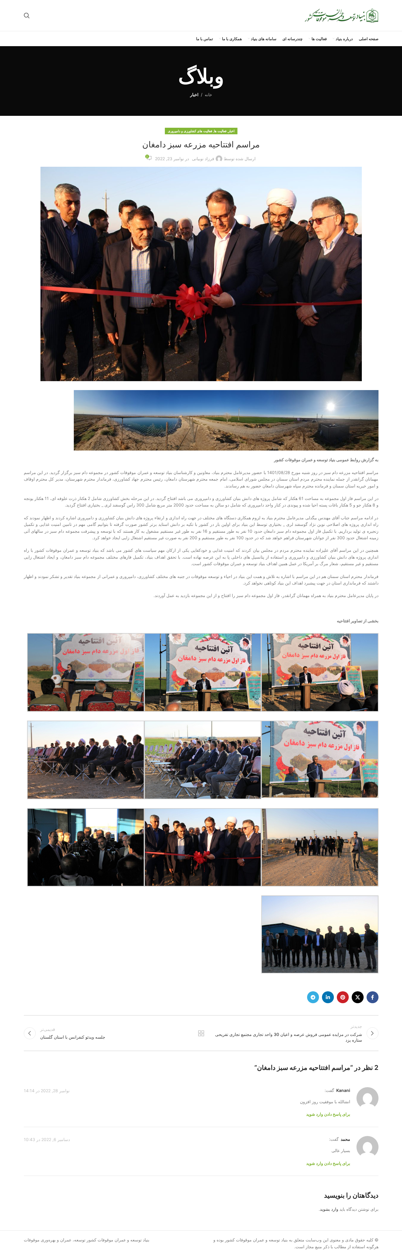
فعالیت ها (220, 131)
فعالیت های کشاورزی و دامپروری (190, 131)
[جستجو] (27, 15)
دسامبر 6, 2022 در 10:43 (47, 1139)
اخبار (194, 94)
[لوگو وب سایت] (341, 15)
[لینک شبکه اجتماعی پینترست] (343, 997)
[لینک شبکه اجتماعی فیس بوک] (372, 997)
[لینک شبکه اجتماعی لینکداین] (328, 997)
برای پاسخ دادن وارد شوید (328, 1114)
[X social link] (358, 997)
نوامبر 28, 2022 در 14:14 (47, 1090)
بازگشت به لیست (201, 1033)
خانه (208, 94)
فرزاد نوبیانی (203, 158)
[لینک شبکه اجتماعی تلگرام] (313, 997)
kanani (343, 1090)
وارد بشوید (329, 1209)
